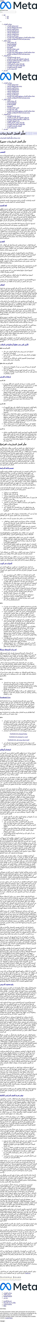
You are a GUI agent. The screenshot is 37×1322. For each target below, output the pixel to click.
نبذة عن (5, 70)
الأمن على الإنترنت (12, 50)
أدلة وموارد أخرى (12, 68)
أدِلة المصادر (6, 55)
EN (8, 16)
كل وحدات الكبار (11, 42)
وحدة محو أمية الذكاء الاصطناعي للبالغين (18, 54)
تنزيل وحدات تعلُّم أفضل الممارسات (10, 138)
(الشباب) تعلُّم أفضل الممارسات (16, 65)
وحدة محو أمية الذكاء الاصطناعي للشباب (18, 39)
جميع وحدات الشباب (12, 26)
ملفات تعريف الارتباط (9, 1302)
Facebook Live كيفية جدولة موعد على (18, 740)
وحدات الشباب (7, 24)
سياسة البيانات (7, 1304)
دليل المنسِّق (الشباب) (13, 62)
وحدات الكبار (7, 40)
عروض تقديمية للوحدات (13, 57)
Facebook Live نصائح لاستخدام (18, 733)
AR (4, 15)
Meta (4, 1306)
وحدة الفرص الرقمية (13, 35)
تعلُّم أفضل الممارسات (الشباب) (16, 124)
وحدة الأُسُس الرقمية (13, 29)
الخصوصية (10, 47)
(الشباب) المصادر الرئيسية (14, 67)
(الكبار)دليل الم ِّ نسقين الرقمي (15, 64)
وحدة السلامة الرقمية (13, 30)
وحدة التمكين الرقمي (13, 34)
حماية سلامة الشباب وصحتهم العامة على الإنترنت (21, 37)
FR (8, 18)
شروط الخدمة (7, 1301)
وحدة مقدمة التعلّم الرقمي (14, 27)
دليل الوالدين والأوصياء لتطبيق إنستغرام (18, 60)
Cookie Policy (9, 1318)
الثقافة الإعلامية (11, 45)
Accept (2, 1321)
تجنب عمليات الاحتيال (13, 49)
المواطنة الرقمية (11, 44)
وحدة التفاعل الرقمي (13, 32)
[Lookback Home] (18, 80)
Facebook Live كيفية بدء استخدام (18, 737)
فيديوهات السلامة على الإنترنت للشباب (18, 59)
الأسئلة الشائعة (7, 1296)
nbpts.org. (28, 1273)
